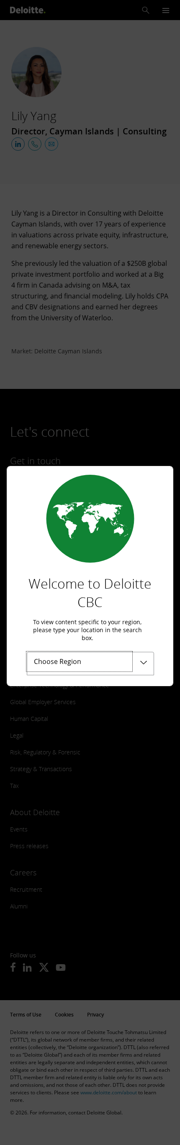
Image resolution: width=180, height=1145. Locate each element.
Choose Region (57, 661)
